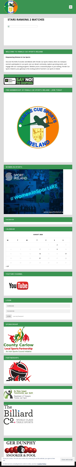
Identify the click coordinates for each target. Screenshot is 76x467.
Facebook (10, 219)
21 (40, 258)
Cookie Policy (41, 464)
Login (9, 316)
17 (66, 254)
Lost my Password (18, 316)
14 (40, 254)
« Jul (7, 266)
